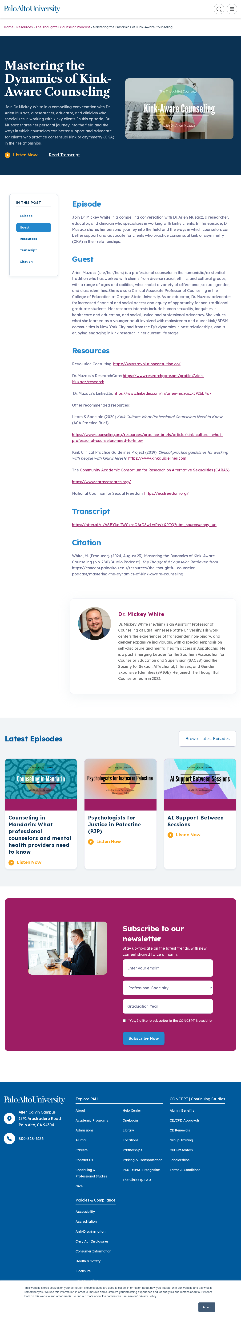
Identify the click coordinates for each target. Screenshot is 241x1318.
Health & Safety (88, 1261)
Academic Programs (92, 1120)
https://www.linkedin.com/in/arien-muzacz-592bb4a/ (163, 393)
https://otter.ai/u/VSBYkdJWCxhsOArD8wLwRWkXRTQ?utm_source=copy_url (144, 524)
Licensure (83, 1271)
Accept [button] (206, 1307)
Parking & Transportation (142, 1160)
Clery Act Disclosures (92, 1241)
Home (8, 27)
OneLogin (130, 1120)
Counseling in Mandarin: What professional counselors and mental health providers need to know (40, 834)
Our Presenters (181, 1150)
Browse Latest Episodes (207, 738)
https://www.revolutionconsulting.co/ (147, 364)
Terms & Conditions (185, 1170)
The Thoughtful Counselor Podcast (63, 27)
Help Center (132, 1110)
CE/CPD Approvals (185, 1120)
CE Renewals (180, 1130)
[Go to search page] (219, 9)
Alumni (81, 1140)
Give (79, 1186)
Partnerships (132, 1150)
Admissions (84, 1130)
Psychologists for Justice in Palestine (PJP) (114, 824)
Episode (26, 216)
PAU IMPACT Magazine (141, 1170)
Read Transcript (64, 155)
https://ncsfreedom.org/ (166, 493)
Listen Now (25, 155)
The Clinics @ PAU (137, 1180)
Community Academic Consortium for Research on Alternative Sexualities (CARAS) (154, 470)
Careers (82, 1150)
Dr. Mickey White (141, 614)
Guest (24, 227)
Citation (26, 261)
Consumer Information (93, 1251)
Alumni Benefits (182, 1110)
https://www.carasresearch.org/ (101, 481)
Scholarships (179, 1160)
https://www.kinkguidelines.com (157, 458)
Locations (130, 1140)
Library (128, 1130)
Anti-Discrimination (90, 1231)
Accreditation (86, 1221)
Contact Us (84, 1160)
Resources (24, 27)
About (80, 1110)
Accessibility (85, 1212)
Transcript (28, 250)
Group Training (181, 1140)
